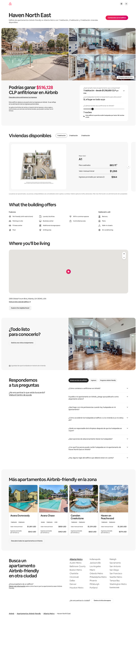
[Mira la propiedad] (23, 510)
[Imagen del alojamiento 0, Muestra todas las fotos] (34, 54)
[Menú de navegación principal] (126, 4)
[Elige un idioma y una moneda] (121, 4)
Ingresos (93, 380)
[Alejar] (124, 257)
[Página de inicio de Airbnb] (10, 4)
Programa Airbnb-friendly (108, 380)
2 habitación (73, 136)
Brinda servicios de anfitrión (78, 380)
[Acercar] (124, 254)
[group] (104, 103)
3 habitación (85, 136)
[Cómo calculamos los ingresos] (104, 177)
